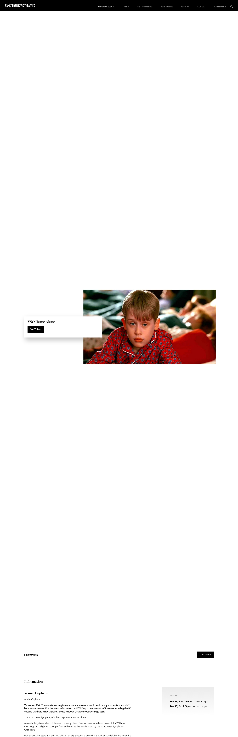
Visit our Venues (145, 6)
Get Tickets (35, 329)
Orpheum (42, 693)
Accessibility (220, 6)
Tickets (126, 6)
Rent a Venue (167, 6)
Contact (202, 6)
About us (185, 6)
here (102, 711)
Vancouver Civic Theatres (20, 5)
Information (31, 654)
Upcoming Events (106, 6)
